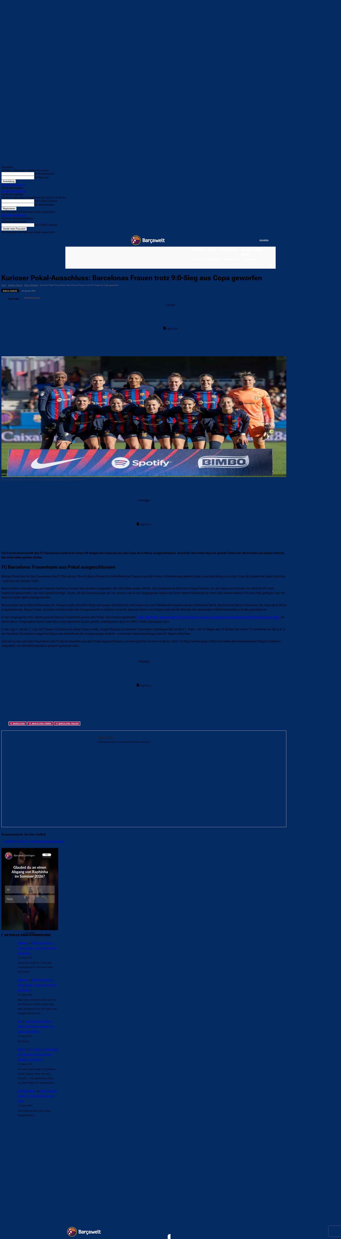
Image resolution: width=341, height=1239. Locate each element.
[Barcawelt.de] (148, 240)
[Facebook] (235, 240)
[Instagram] (242, 240)
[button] (271, 265)
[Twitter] (249, 240)
